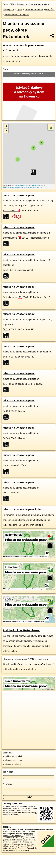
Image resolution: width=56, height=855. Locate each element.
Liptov (19, 9)
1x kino (13, 651)
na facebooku (22, 806)
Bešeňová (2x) (26, 520)
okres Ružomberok (34, 9)
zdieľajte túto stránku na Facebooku (19, 807)
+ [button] (6, 126)
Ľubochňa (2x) (27, 515)
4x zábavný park (38, 646)
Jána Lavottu (11, 210)
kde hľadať (8, 772)
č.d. (6, 270)
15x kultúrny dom (33, 636)
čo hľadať (7, 784)
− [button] (6, 130)
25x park (7, 636)
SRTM (29, 846)
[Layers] (51, 127)
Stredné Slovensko (38, 4)
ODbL (25, 831)
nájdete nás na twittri (13, 756)
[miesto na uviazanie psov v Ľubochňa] (29, 590)
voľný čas (50, 9)
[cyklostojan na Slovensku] (6, 216)
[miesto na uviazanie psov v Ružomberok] (29, 557)
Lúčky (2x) (40, 515)
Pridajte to (22, 848)
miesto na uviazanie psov (16, 14)
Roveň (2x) (12, 520)
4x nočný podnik (21, 646)
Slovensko (22, 4)
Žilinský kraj (8, 9)
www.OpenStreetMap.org (35, 829)
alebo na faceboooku (13, 760)
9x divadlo (26, 641)
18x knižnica (18, 636)
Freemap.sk (36, 185)
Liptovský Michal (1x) (33, 525)
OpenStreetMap (21, 185)
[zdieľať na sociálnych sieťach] (52, 35)
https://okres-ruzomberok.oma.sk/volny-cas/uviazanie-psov (23, 187)
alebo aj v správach (13, 764)
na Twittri (28, 808)
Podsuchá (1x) (14, 525)
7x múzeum (37, 641)
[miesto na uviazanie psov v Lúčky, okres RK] (29, 622)
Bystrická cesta (11, 238)
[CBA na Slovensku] (16, 216)
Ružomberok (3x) (11, 515)
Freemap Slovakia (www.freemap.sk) (18, 835)
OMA (12, 4)
